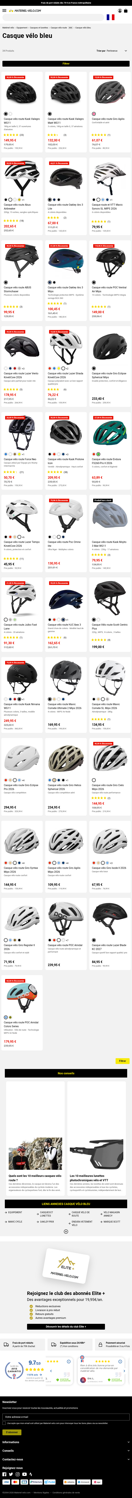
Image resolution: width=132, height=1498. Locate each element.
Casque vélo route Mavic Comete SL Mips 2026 (106, 706)
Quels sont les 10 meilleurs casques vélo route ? (35, 1178)
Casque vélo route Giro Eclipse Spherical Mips (109, 375)
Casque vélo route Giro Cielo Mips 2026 (108, 787)
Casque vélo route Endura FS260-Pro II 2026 (106, 461)
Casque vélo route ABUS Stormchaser (17, 289)
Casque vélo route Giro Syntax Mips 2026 (21, 869)
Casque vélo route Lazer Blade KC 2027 (109, 947)
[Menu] (4, 10)
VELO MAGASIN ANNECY (112, 1214)
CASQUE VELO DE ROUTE (81, 1214)
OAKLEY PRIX (47, 1221)
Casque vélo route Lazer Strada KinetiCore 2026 (65, 375)
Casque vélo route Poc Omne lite (64, 543)
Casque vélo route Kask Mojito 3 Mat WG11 (109, 543)
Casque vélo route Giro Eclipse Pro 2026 (21, 787)
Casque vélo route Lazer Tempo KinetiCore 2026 (22, 543)
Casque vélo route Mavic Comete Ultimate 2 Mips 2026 (64, 706)
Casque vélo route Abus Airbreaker (17, 206)
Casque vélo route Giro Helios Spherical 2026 (64, 787)
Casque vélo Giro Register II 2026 (19, 947)
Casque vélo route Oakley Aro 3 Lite (65, 206)
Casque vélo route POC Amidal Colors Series (21, 1024)
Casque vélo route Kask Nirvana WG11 (22, 706)
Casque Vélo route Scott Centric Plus (110, 626)
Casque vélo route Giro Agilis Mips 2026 (64, 869)
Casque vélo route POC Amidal (65, 945)
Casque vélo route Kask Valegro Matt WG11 (66, 120)
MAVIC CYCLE (15, 1221)
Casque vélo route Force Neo (20, 459)
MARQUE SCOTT (112, 1221)
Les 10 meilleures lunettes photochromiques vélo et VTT (89, 1178)
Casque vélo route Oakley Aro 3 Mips (65, 289)
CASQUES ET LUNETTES (46, 1214)
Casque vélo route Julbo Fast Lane (20, 626)
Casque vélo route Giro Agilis (108, 118)
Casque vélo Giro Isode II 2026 (109, 867)
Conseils (8, 1450)
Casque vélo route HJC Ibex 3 (64, 624)
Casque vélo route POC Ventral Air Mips (109, 289)
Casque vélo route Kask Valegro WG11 (22, 120)
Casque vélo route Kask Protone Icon (66, 461)
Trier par (101, 51)
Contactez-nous (12, 1459)
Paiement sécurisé (115, 1343)
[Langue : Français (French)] (110, 17)
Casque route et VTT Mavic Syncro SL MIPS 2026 (107, 206)
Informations (10, 1442)
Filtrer (66, 63)
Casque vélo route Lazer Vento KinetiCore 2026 (21, 375)
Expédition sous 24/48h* (72, 1343)
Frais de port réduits (23, 1343)
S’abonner (12, 1432)
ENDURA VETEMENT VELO (82, 1223)
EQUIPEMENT (15, 1212)
